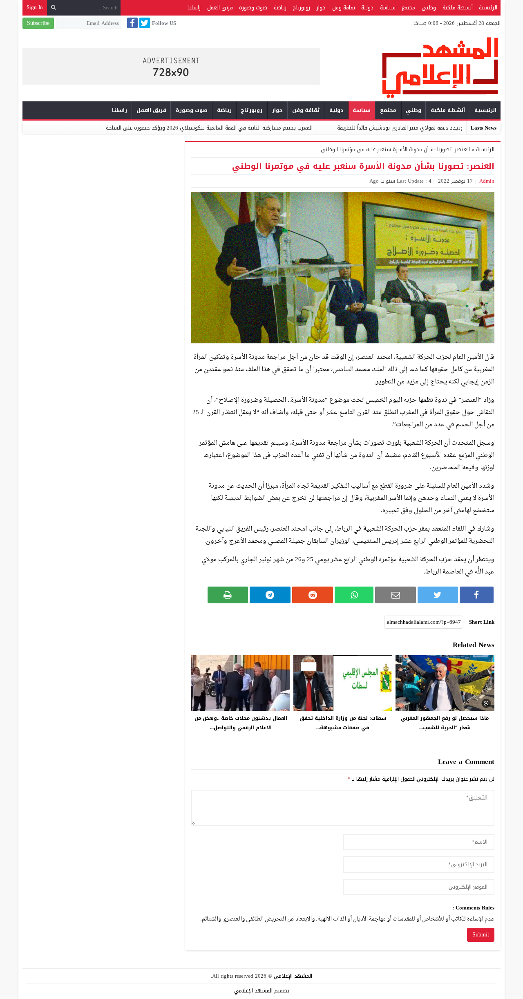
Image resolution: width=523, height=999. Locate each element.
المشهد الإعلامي (293, 976)
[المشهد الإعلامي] (410, 67)
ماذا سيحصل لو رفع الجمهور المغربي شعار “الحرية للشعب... (445, 723)
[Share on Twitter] (438, 595)
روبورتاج (301, 7)
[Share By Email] (395, 595)
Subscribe (38, 23)
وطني (429, 7)
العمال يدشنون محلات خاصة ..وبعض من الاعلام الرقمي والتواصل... (240, 723)
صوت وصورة (253, 7)
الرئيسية (488, 7)
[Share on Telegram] (270, 595)
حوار (321, 7)
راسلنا (194, 7)
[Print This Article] (228, 595)
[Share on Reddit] (312, 595)
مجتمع (408, 7)
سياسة (388, 7)
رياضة (280, 7)
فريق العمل (220, 7)
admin (486, 181)
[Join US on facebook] (131, 23)
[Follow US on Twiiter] (144, 23)
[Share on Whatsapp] (354, 595)
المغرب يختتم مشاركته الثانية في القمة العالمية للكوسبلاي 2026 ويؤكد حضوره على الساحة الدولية (236, 128)
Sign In (35, 7)
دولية (367, 7)
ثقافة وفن (343, 7)
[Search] (53, 7)
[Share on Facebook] (477, 595)
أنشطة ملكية (458, 7)
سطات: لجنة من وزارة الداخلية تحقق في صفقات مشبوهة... (343, 723)
